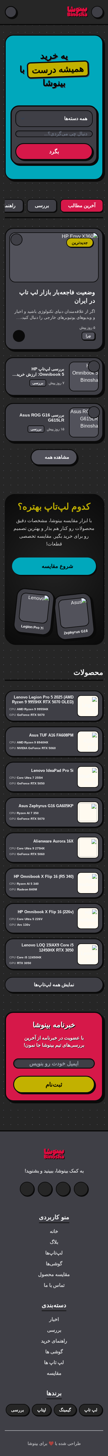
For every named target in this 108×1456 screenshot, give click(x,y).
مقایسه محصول (54, 1274)
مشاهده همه (57, 457)
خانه (54, 1231)
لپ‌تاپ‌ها (54, 1252)
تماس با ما (54, 1285)
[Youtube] (45, 1189)
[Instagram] (63, 1189)
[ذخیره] (16, 240)
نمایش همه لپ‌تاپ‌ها (54, 984)
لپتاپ (41, 1409)
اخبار (54, 1319)
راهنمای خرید (54, 1340)
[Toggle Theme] (11, 12)
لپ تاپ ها (54, 1362)
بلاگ (54, 1242)
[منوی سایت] (97, 12)
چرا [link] (88, 336)
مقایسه (54, 1373)
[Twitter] (81, 1189)
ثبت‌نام (54, 1084)
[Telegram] (27, 1189)
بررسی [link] (37, 383)
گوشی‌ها (54, 1263)
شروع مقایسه (57, 566)
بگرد (54, 151)
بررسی (54, 1330)
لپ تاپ (90, 1409)
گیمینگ (65, 1409)
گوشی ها (54, 1351)
